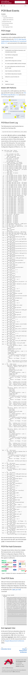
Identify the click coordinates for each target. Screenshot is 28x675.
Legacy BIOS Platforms (8, 17)
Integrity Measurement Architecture (14, 641)
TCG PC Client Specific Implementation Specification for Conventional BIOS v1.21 (13, 41)
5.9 (25, 5)
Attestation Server (6, 649)
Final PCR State (5, 25)
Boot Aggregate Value (8, 27)
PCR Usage (4, 16)
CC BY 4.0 (7, 667)
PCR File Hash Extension (7, 23)
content (17, 666)
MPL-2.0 (15, 671)
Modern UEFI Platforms (8, 19)
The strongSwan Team (21, 661)
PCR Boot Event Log (6, 21)
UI (4, 670)
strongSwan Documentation (6, 2)
